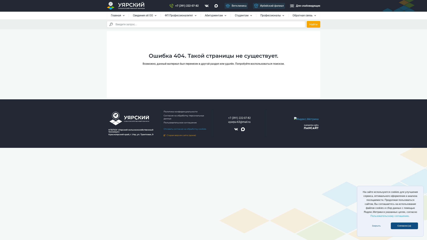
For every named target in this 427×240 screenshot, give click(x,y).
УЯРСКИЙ (131, 5)
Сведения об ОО (143, 15)
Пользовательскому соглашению (389, 216)
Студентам (242, 15)
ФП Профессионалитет (179, 15)
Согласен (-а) (404, 226)
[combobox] (206, 24)
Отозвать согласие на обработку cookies (185, 129)
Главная (116, 15)
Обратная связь (303, 15)
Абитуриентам (214, 15)
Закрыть (376, 226)
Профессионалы (270, 15)
